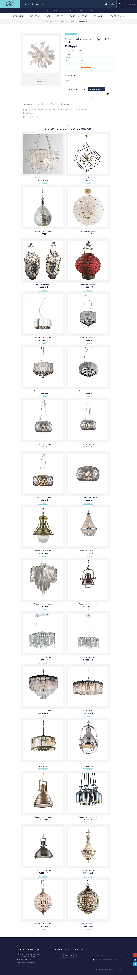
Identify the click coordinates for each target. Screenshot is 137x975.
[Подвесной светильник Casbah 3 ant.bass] (88, 899)
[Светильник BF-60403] (88, 260)
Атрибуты (42, 104)
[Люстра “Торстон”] (88, 154)
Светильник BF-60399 (43, 284)
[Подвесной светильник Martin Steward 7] (88, 793)
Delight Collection (86, 67)
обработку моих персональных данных (111, 959)
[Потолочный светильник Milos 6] (88, 473)
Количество (68, 80)
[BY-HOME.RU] (10, 4)
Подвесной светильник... (43, 231)
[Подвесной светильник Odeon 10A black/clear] (43, 686)
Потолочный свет (61, 21)
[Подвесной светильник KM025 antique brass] (88, 580)
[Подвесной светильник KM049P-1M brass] (43, 793)
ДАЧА (72, 16)
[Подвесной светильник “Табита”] (43, 207)
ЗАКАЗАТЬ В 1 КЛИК (97, 89)
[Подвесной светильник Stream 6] (88, 527)
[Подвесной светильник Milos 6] (43, 473)
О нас (55, 10)
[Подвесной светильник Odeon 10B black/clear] (88, 686)
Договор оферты (117, 969)
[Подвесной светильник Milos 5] (88, 420)
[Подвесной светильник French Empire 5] (88, 846)
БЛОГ (84, 16)
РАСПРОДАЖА (117, 16)
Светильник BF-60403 (88, 284)
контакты (89, 10)
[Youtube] (66, 955)
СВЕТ (47, 16)
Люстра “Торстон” (88, 178)
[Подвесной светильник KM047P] (88, 740)
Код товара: (69, 34)
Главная (47, 10)
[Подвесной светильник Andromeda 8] (88, 313)
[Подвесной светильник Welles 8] (43, 740)
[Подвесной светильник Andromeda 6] (43, 367)
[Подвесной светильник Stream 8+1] (43, 580)
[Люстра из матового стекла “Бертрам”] (88, 207)
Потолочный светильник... (88, 497)
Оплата (72, 10)
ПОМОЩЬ (98, 16)
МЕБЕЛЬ (34, 16)
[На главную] (45, 21)
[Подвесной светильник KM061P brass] (43, 846)
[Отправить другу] (108, 94)
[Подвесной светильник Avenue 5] (43, 633)
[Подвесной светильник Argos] (43, 313)
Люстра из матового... (88, 231)
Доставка (63, 10)
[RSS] (61, 955)
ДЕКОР (59, 16)
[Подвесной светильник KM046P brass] (43, 527)
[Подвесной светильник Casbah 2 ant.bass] (43, 899)
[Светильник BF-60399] (43, 260)
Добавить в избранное (85, 89)
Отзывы (80, 10)
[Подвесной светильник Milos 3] (43, 420)
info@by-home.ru (32, 963)
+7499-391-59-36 (33, 3)
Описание (29, 104)
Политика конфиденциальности (102, 969)
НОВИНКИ (18, 16)
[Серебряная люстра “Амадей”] (43, 154)
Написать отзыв (70, 75)
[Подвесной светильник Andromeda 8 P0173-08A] (88, 367)
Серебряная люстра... (43, 178)
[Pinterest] (71, 955)
